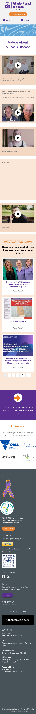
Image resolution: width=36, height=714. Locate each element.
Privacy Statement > (10, 605)
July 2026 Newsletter (18, 321)
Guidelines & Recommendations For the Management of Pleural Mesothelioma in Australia (18, 360)
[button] (18, 65)
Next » (28, 375)
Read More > (18, 291)
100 (22, 375)
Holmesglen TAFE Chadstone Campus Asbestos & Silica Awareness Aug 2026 (18, 284)
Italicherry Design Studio (19, 711)
